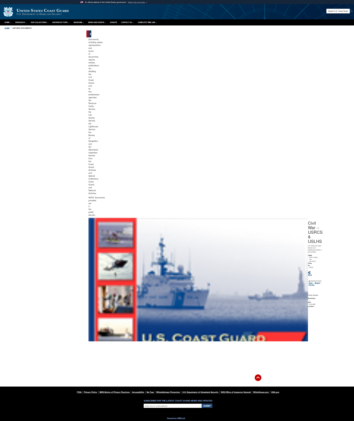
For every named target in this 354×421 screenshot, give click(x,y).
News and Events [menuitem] (96, 22)
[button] (138, 2)
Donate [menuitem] (113, 22)
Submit (207, 405)
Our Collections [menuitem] (39, 22)
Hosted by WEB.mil (176, 418)
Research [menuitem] (20, 22)
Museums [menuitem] (78, 22)
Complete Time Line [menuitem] (146, 22)
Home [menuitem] (7, 22)
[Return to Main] (258, 379)
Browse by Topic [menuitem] (60, 22)
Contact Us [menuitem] (126, 22)
